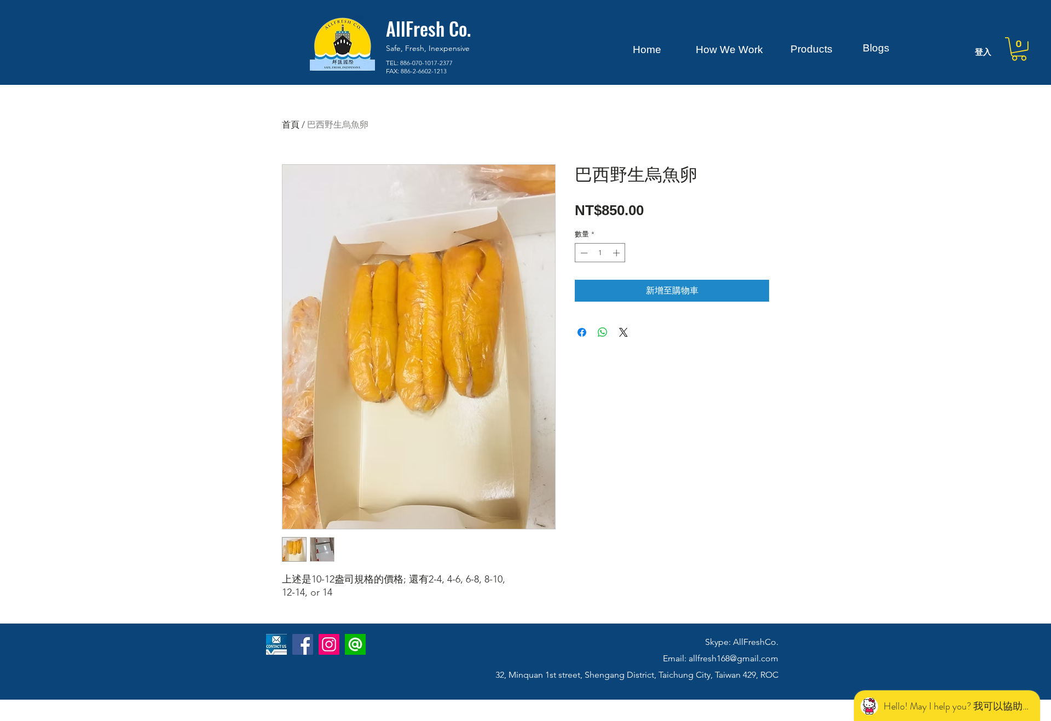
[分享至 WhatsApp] (602, 332)
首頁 (290, 124)
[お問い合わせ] (276, 644)
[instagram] (329, 644)
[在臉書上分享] (581, 332)
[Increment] (617, 253)
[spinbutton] (600, 253)
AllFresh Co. (428, 28)
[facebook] (302, 644)
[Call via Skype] (281, 678)
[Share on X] (623, 332)
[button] (1019, 49)
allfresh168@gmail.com (733, 658)
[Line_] (355, 644)
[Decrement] (583, 253)
